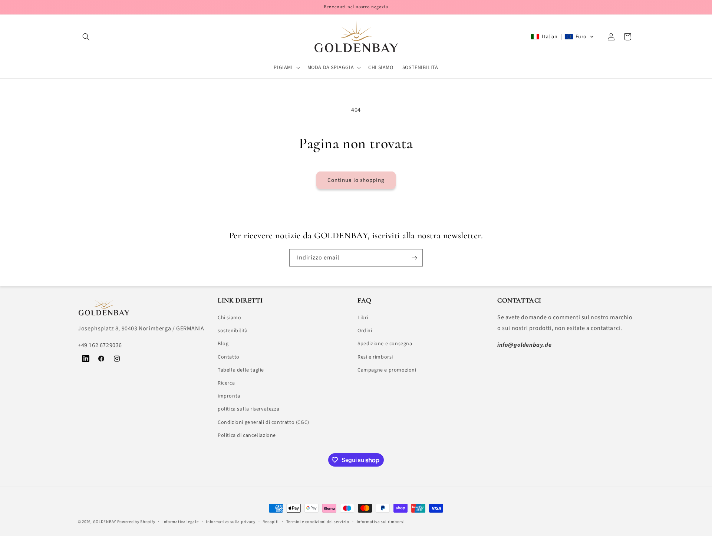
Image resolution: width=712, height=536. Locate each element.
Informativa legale (180, 521)
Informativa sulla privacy (231, 521)
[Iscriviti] (414, 258)
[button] (86, 37)
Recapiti (271, 521)
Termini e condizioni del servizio (317, 521)
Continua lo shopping (356, 180)
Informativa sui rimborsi (381, 521)
